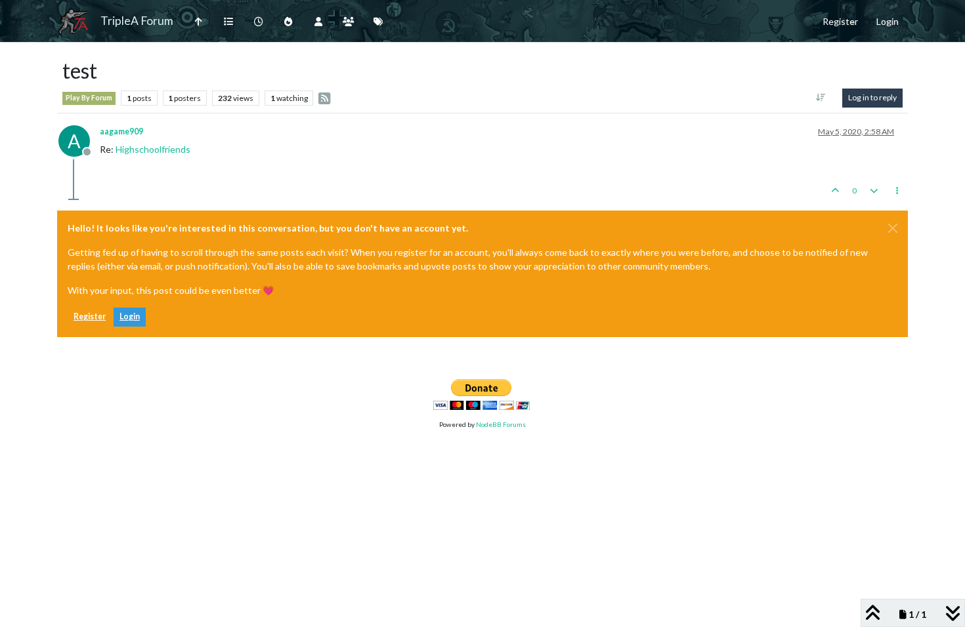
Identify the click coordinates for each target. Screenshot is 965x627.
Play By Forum (89, 98)
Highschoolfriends (153, 149)
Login (129, 316)
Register (90, 316)
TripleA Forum (136, 21)
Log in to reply (872, 97)
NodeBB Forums (501, 424)
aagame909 (121, 131)
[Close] (893, 228)
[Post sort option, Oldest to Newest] (821, 98)
